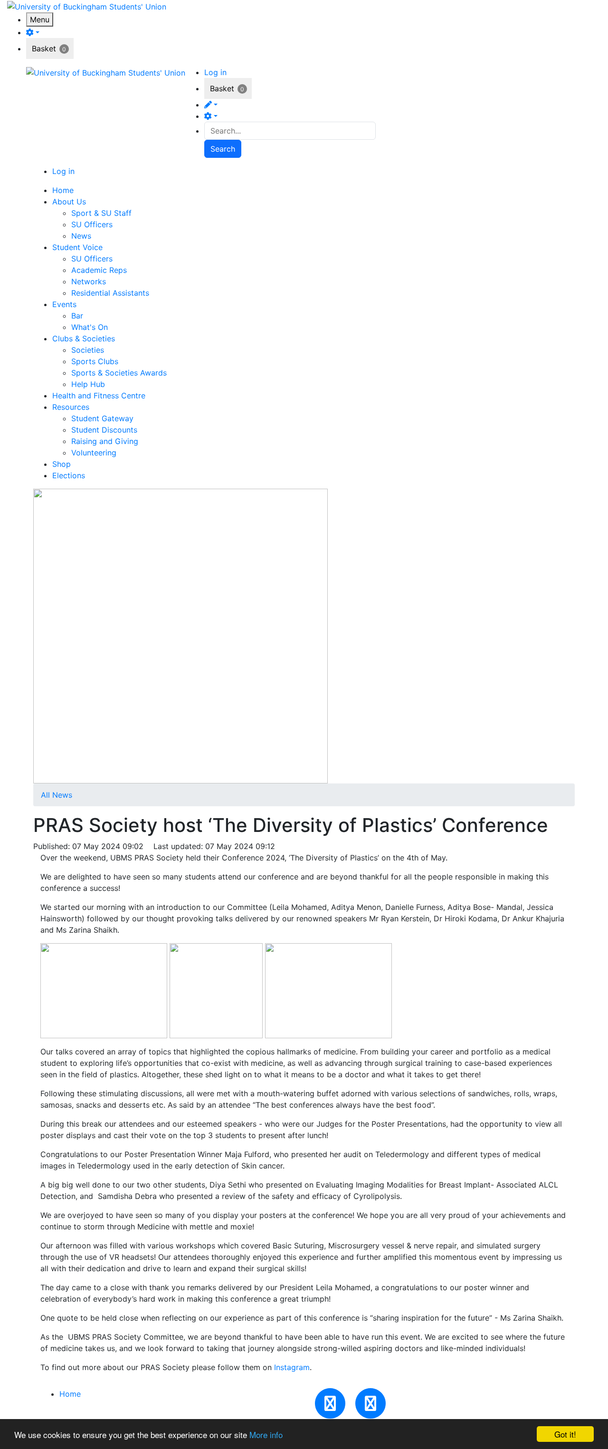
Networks (88, 281)
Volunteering (93, 452)
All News (56, 795)
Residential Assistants (110, 293)
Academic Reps (99, 270)
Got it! (565, 1434)
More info (266, 1434)
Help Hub (88, 384)
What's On (89, 327)
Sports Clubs (94, 361)
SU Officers (92, 224)
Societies (87, 350)
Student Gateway (102, 418)
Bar (77, 315)
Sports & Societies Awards (119, 372)
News (81, 236)
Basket (44, 48)
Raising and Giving (104, 441)
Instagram (292, 1367)
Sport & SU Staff (101, 213)
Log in (215, 72)
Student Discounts (104, 430)
